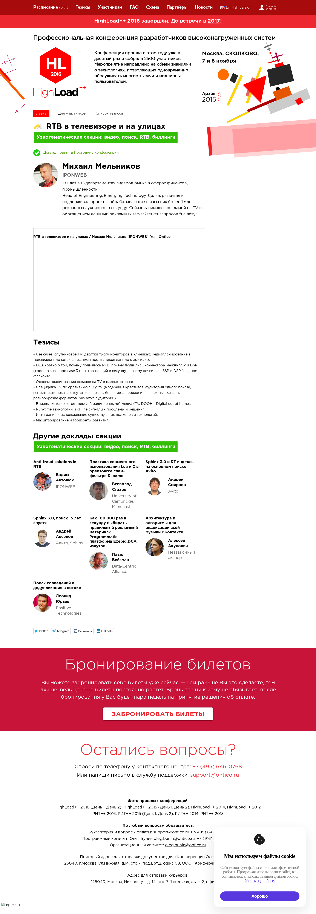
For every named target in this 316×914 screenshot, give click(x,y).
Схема (152, 7)
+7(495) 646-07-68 (209, 832)
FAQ (134, 7)
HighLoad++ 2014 (208, 807)
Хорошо (260, 896)
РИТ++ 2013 (212, 814)
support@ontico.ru (214, 775)
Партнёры (177, 7)
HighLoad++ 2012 (244, 807)
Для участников (72, 113)
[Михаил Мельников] (45, 175)
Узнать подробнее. (260, 880)
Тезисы (83, 7)
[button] (41, 631)
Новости (204, 7)
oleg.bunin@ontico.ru (174, 839)
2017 (214, 21)
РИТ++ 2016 (104, 814)
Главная (41, 113)
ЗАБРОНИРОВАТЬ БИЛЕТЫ (158, 714)
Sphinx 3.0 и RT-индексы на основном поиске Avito (170, 466)
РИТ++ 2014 (186, 814)
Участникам (110, 7)
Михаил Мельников (101, 166)
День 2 (113, 807)
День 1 (98, 807)
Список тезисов (109, 113)
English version (239, 7)
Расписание (45, 7)
